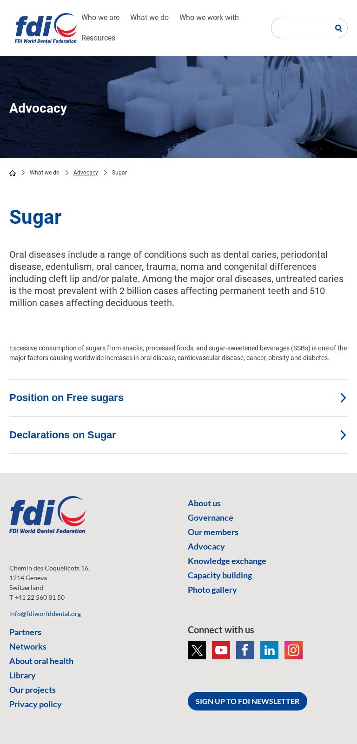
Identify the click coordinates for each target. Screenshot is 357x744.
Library (22, 675)
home (12, 173)
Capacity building (220, 575)
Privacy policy (35, 704)
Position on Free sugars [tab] (66, 397)
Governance (210, 517)
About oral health (41, 661)
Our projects (32, 689)
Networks (27, 646)
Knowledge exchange (227, 561)
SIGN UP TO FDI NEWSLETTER (247, 701)
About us (204, 503)
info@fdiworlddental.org (45, 613)
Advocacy (85, 172)
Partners (25, 632)
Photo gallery (212, 589)
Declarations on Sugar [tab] (62, 435)
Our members (213, 532)
